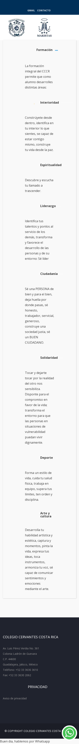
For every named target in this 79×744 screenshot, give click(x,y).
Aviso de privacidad (15, 698)
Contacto (44, 10)
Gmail (31, 10)
